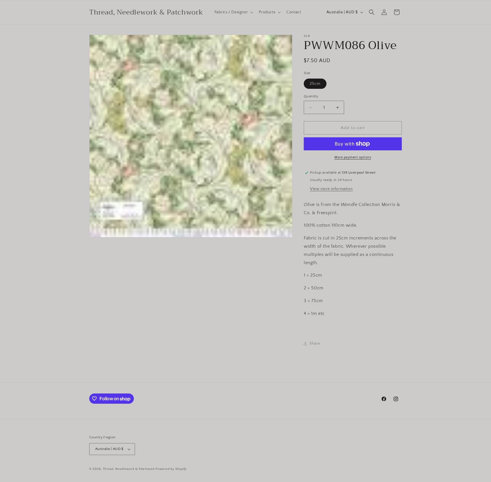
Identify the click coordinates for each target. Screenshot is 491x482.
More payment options (352, 157)
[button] (233, 12)
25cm (315, 83)
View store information (331, 189)
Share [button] (314, 343)
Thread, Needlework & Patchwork (129, 469)
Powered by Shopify (171, 469)
